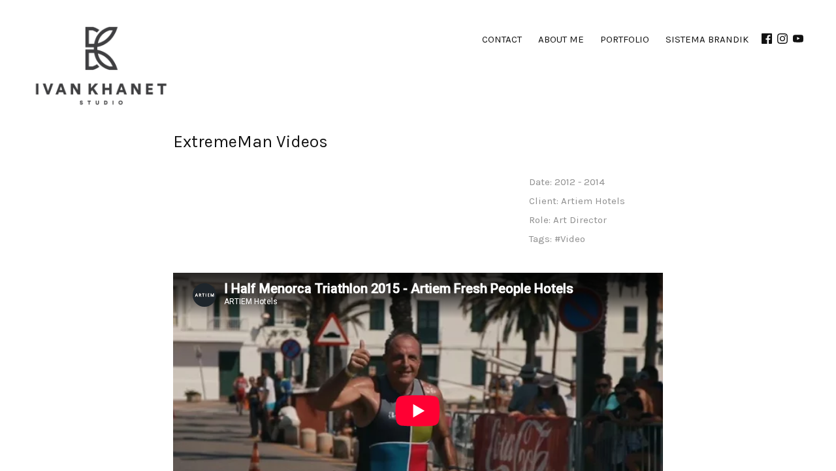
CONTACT (502, 39)
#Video (570, 239)
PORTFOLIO (624, 39)
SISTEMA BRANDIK (707, 39)
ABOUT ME (561, 39)
